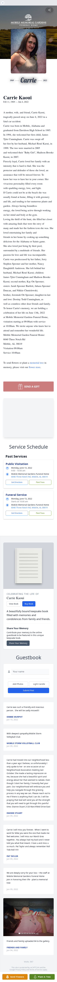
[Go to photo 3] (22, 933)
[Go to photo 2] (21, 933)
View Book (13, 603)
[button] (28, 917)
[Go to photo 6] (27, 933)
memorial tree (37, 362)
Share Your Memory (18, 643)
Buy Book (29, 603)
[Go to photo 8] (31, 933)
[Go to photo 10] (34, 933)
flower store (34, 367)
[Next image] (51, 917)
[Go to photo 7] (29, 933)
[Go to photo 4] (24, 933)
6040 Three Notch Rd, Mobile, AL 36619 (29, 476)
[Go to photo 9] (32, 933)
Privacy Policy (20, 970)
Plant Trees (40, 482)
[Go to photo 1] (19, 933)
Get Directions (16, 482)
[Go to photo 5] (26, 933)
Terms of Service (36, 970)
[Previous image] (6, 917)
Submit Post (28, 690)
